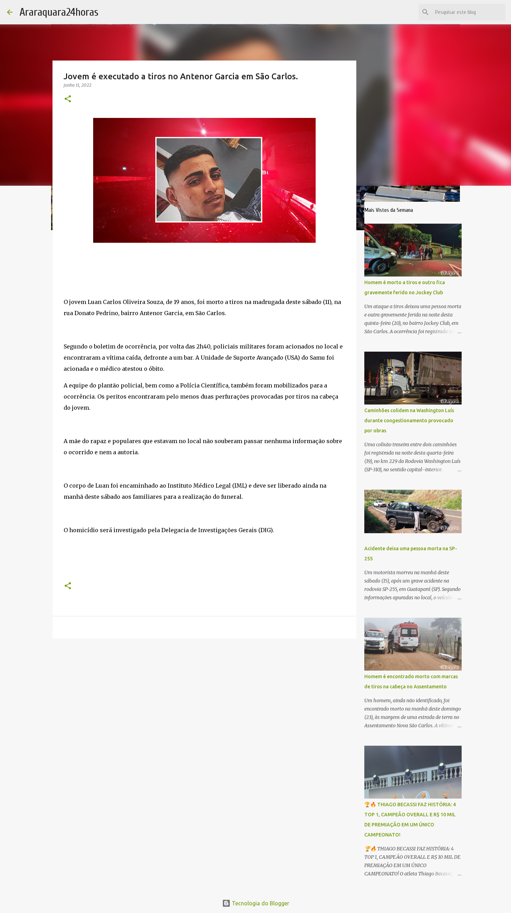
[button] (68, 99)
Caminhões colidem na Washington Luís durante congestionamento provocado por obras (409, 420)
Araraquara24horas (58, 12)
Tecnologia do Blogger (259, 903)
